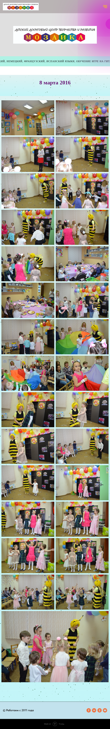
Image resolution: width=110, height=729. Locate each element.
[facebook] (89, 710)
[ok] (99, 710)
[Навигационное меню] (105, 6)
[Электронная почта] (105, 710)
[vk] (94, 710)
